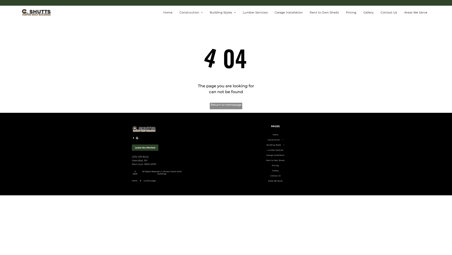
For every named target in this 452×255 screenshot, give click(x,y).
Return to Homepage (226, 104)
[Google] (137, 138)
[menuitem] (168, 12)
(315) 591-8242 (140, 156)
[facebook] (133, 138)
